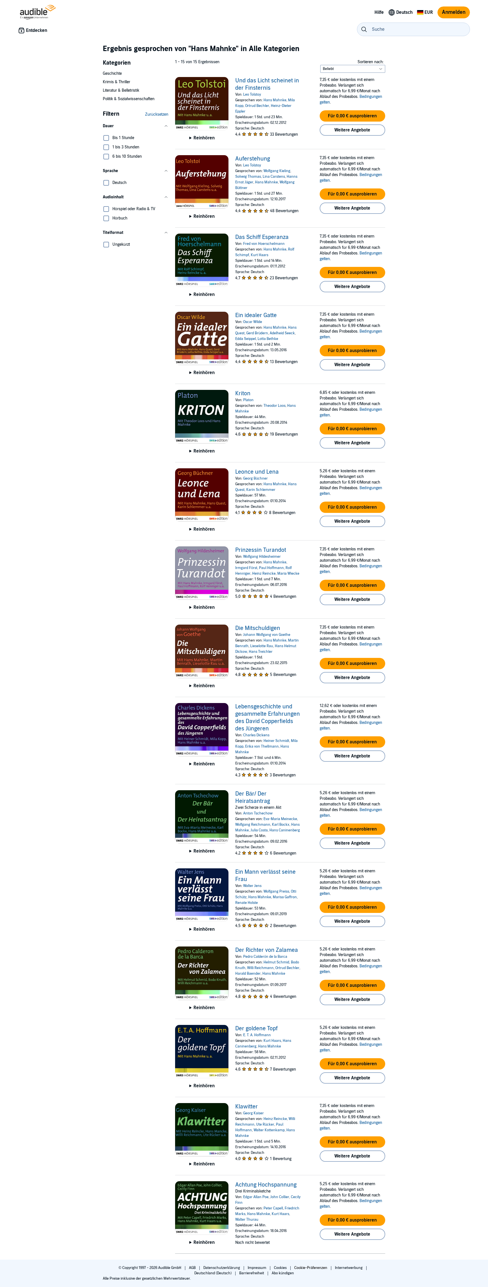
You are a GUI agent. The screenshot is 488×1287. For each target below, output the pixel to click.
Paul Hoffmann (271, 568)
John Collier (279, 1197)
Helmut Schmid (276, 962)
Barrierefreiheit (252, 1273)
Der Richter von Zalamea (266, 950)
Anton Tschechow (258, 813)
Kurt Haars (259, 255)
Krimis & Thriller (116, 82)
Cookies (280, 1268)
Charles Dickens (256, 735)
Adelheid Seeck (282, 333)
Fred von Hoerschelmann (264, 243)
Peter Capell (273, 1208)
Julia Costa (259, 830)
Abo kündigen (283, 1273)
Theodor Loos (274, 405)
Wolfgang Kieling (276, 171)
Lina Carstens (274, 176)
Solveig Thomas (248, 176)
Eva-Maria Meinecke (280, 819)
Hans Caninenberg (284, 830)
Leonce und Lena (257, 472)
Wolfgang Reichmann (252, 824)
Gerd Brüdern (257, 333)
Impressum (257, 1268)
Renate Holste (246, 903)
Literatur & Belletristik (121, 90)
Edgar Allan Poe (256, 1197)
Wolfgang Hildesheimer (262, 556)
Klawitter (246, 1106)
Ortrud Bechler (257, 106)
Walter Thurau (246, 1219)
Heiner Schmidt (276, 741)
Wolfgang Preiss (276, 891)
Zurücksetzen (156, 114)
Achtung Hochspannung (266, 1184)
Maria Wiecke (288, 573)
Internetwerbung (349, 1268)
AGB (193, 1268)
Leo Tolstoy (252, 94)
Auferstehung (252, 158)
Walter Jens (252, 886)
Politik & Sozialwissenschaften (128, 98)
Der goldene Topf (256, 1028)
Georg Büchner (255, 478)
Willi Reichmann (260, 968)
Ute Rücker (265, 1124)
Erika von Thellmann (262, 746)
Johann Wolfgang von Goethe (266, 634)
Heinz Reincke (264, 573)
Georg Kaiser (253, 1113)
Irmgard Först (246, 568)
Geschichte (112, 73)
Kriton (242, 393)
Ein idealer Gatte (256, 315)
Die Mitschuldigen (257, 628)
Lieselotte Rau (261, 646)
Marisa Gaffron (285, 897)
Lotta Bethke (268, 339)
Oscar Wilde (252, 322)
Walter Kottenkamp (269, 1130)
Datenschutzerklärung (222, 1268)
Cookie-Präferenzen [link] (310, 1268)
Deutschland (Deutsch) (213, 1273)
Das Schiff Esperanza (262, 237)
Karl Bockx (280, 824)
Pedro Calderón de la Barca (265, 956)
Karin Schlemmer (260, 489)
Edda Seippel (245, 339)
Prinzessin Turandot (260, 550)
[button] (135, 126)
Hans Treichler (261, 651)
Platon (248, 400)
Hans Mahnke (274, 100)
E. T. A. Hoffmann (257, 1035)
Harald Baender (248, 973)
